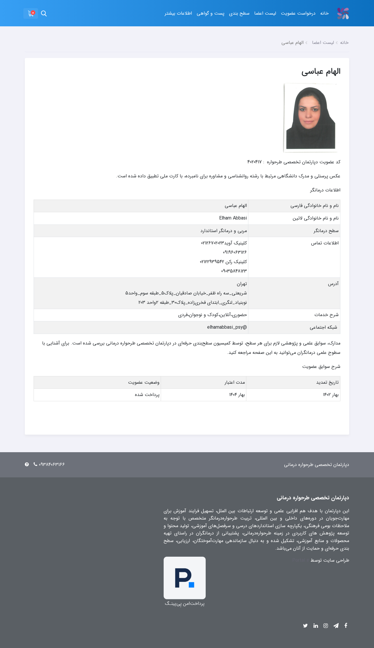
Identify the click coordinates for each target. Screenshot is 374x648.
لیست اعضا (265, 13)
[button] (30, 13)
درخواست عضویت (298, 13)
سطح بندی (239, 13)
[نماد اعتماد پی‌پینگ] (185, 581)
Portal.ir (300, 560)
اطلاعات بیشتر (178, 13)
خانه (324, 13)
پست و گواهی (210, 13)
